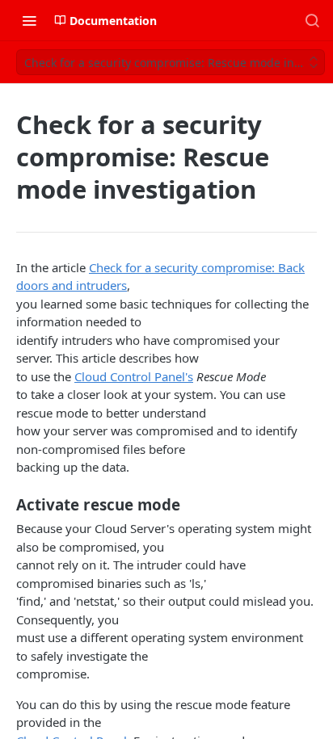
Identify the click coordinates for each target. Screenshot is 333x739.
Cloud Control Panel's (133, 376)
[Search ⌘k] (312, 20)
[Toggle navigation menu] (29, 20)
